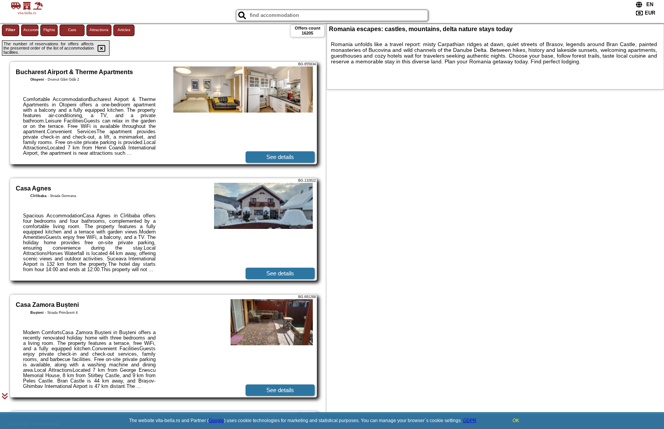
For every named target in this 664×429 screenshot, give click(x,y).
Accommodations (30, 30)
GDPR (469, 420)
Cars (72, 30)
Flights (49, 30)
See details (280, 157)
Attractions (99, 30)
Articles (124, 30)
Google (216, 420)
